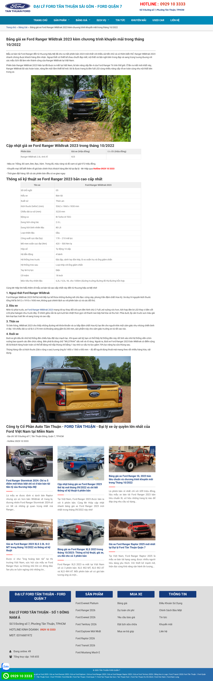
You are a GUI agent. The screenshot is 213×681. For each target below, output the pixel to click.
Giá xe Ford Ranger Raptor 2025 (119, 674)
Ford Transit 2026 (85, 645)
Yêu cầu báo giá (126, 617)
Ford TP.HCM (56, 677)
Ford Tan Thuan (79, 677)
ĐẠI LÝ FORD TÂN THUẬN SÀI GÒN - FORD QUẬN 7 (78, 6)
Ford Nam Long (173, 677)
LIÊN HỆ (174, 20)
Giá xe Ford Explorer (78, 674)
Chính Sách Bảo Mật (170, 610)
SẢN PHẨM (60, 20)
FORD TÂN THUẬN (79, 426)
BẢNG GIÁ (81, 20)
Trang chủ (11, 27)
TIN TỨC (120, 20)
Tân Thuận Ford (43, 677)
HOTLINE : (149, 4)
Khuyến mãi (165, 624)
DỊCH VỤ (101, 20)
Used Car (158, 20)
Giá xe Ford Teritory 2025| (143, 674)
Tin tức (163, 617)
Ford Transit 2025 (176, 674)
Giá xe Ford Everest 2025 (59, 674)
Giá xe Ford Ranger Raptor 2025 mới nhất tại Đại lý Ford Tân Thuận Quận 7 (132, 546)
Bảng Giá (23, 27)
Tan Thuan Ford (123, 677)
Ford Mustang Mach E (88, 652)
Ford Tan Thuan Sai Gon (106, 677)
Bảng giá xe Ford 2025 (39, 674)
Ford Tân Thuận (190, 674)
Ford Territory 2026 (86, 624)
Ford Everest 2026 (85, 617)
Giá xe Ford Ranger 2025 (96, 674)
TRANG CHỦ (40, 20)
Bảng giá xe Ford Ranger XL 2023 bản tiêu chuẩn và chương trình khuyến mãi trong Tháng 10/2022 (131, 479)
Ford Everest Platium (87, 603)
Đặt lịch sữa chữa (127, 624)
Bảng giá (122, 603)
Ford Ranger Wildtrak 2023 (40, 309)
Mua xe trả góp (125, 631)
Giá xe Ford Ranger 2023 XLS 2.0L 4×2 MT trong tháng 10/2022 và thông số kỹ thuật (28, 547)
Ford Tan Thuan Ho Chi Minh (142, 677)
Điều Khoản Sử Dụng (170, 603)
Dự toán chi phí (125, 610)
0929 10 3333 (172, 4)
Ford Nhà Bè (67, 677)
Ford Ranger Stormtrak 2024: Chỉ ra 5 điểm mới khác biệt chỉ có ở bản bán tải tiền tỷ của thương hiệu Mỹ (28, 484)
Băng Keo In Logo (161, 674)
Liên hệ (163, 631)
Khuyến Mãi (138, 20)
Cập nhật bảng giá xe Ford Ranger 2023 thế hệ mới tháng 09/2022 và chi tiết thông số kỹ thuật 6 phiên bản (80, 487)
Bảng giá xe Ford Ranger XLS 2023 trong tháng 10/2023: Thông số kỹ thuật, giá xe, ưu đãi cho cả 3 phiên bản (81, 552)
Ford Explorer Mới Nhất (88, 631)
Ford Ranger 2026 (85, 610)
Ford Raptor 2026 (85, 638)
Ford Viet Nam (160, 677)
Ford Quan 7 (91, 677)
